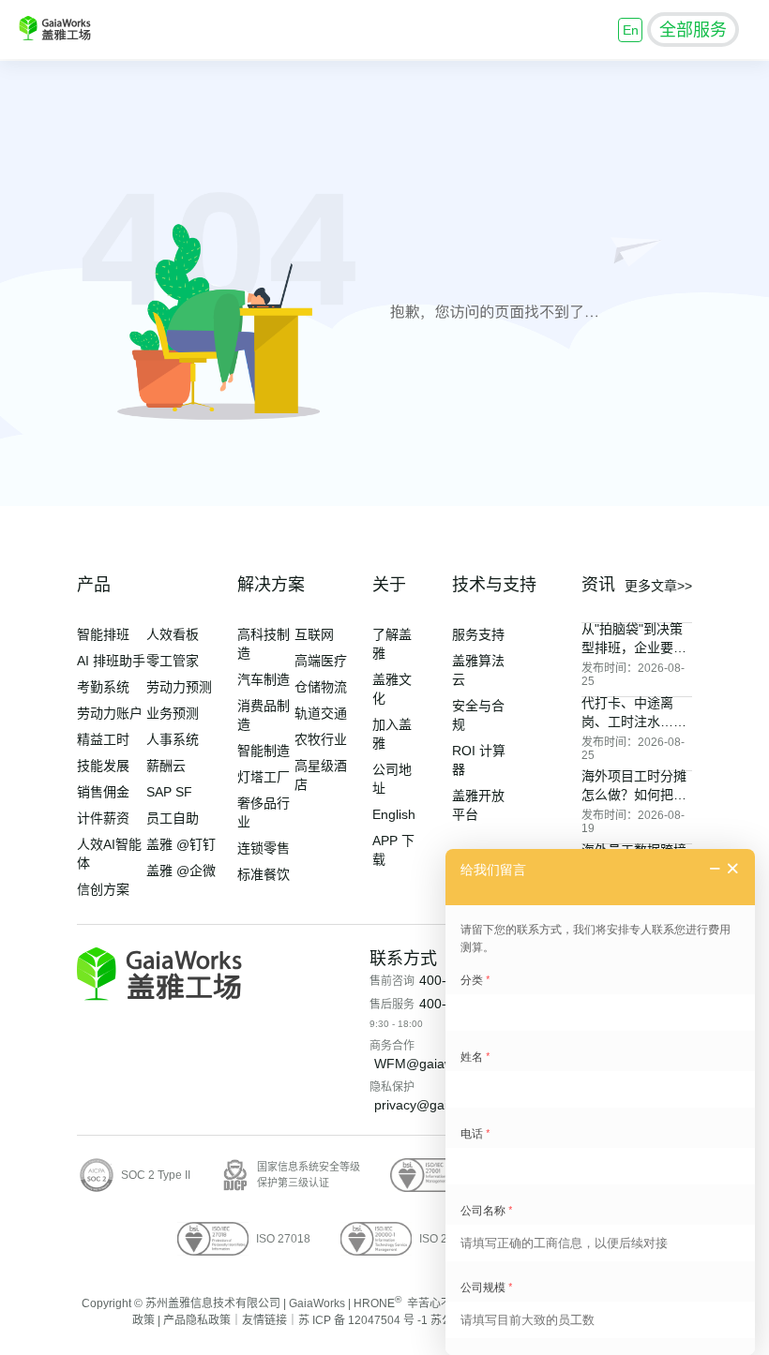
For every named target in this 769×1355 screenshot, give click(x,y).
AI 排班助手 (111, 660)
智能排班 (103, 634)
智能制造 (263, 750)
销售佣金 (103, 791)
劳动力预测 (179, 686)
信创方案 (103, 889)
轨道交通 (320, 713)
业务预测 (172, 713)
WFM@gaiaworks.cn (435, 1063)
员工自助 (172, 818)
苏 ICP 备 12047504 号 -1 (363, 1320)
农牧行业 (320, 739)
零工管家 (172, 660)
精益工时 (103, 739)
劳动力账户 (110, 713)
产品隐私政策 (197, 1320)
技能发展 (103, 765)
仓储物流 (320, 686)
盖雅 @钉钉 (181, 844)
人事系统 (172, 739)
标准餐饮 (263, 874)
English (393, 814)
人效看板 (172, 634)
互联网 (314, 634)
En (631, 30)
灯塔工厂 (263, 776)
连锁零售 (263, 848)
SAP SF (169, 791)
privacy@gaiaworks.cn (440, 1104)
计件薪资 (103, 818)
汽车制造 (263, 679)
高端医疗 (320, 660)
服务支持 (478, 634)
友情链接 (264, 1320)
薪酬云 (166, 765)
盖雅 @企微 (181, 870)
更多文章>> (658, 585)
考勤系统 (103, 686)
